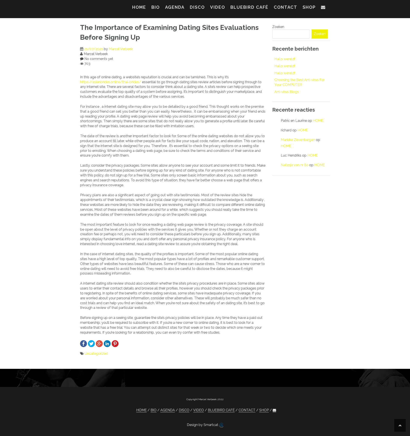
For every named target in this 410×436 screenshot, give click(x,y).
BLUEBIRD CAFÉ (249, 7)
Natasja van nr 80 (294, 165)
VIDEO (217, 7)
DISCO (197, 7)
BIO (155, 7)
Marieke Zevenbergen (298, 140)
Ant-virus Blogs (286, 92)
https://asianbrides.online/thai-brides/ (110, 82)
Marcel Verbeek (121, 49)
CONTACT (285, 7)
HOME (139, 7)
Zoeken (278, 27)
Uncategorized (96, 354)
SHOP (309, 7)
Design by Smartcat (203, 425)
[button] (323, 8)
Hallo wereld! (284, 59)
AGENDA (174, 7)
